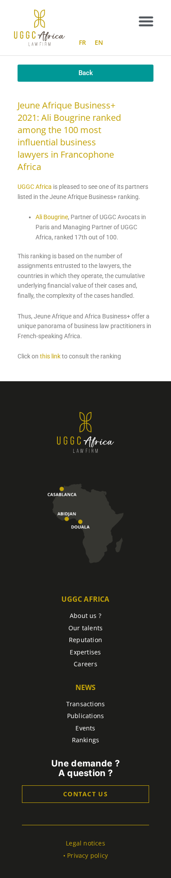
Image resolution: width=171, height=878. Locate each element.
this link (50, 356)
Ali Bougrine (52, 216)
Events (85, 728)
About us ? (85, 615)
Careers (85, 664)
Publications (85, 716)
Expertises (85, 652)
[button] (146, 21)
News (85, 687)
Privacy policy (87, 855)
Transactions (85, 704)
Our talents (85, 628)
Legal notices (85, 843)
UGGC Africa (35, 186)
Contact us (85, 794)
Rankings (86, 740)
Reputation (85, 640)
